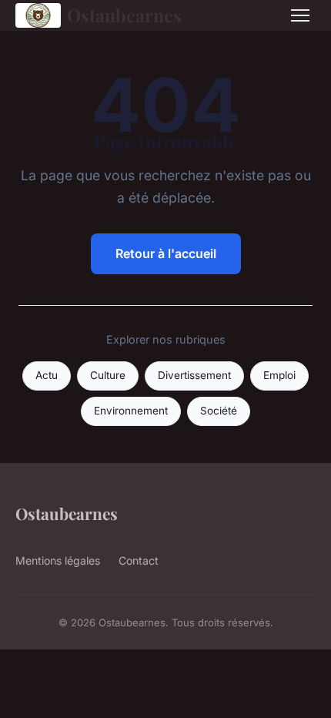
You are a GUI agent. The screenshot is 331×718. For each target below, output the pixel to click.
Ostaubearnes (124, 15)
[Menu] (300, 15)
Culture (107, 375)
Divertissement (194, 375)
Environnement (131, 410)
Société (218, 410)
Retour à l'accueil (165, 253)
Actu (46, 375)
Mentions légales (57, 560)
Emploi (279, 375)
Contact (139, 560)
